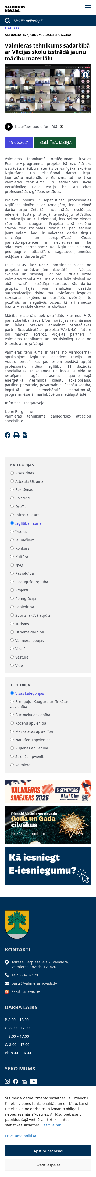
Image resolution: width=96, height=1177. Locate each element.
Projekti (21, 590)
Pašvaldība (24, 573)
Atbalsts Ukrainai (30, 481)
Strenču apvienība (31, 756)
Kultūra (21, 556)
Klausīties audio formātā (36, 126)
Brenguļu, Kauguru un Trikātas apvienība (39, 704)
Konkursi (22, 548)
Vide (19, 665)
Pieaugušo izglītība (31, 581)
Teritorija (20, 685)
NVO (19, 565)
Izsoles (21, 531)
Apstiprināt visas (48, 1150)
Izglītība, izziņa (28, 523)
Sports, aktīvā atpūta (33, 615)
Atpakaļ (14, 28)
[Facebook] (8, 436)
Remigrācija (25, 598)
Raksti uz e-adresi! (27, 991)
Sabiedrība (24, 607)
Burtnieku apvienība (32, 714)
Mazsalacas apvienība (34, 731)
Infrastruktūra (27, 515)
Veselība (22, 648)
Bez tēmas (24, 489)
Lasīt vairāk (51, 1125)
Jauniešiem (24, 539)
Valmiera (22, 765)
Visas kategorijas (29, 693)
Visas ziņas (24, 473)
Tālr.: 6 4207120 (25, 974)
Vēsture (21, 657)
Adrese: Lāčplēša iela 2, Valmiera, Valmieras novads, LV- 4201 (40, 964)
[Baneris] (48, 789)
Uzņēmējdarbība (29, 632)
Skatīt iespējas (48, 1164)
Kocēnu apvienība (30, 723)
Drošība (22, 506)
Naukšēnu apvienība (33, 739)
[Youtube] (35, 1081)
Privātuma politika (20, 1135)
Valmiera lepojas (29, 640)
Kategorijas (22, 464)
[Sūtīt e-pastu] (8, 983)
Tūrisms (22, 623)
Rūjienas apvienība (31, 748)
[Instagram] (9, 1081)
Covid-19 (22, 498)
